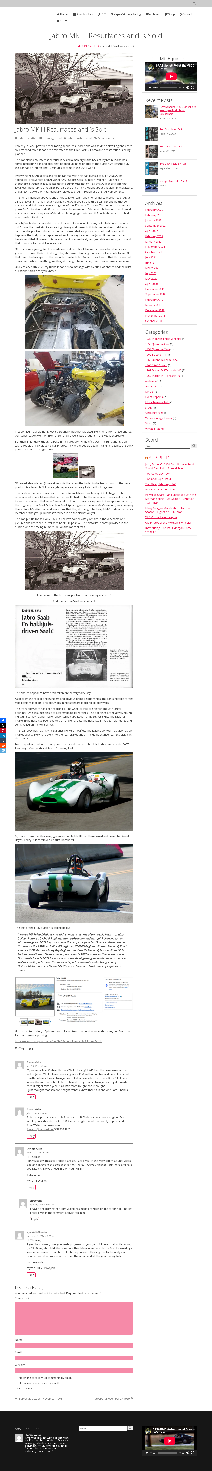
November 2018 (155, 315)
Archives (154, 14)
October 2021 (153, 252)
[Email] (3, 750)
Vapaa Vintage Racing (127, 14)
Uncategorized (52, 138)
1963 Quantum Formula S (161, 360)
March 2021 (152, 268)
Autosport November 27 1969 (111, 1398)
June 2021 (151, 263)
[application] (171, 76)
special (87, 138)
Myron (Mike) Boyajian (37, 1232)
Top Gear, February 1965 (173, 163)
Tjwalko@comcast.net (40, 1129)
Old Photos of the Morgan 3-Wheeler (168, 522)
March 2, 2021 (28, 138)
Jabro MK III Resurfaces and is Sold (61, 129)
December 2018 (155, 310)
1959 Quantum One (157, 344)
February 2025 (154, 210)
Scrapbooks (83, 14)
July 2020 (150, 273)
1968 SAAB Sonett (156, 365)
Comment (22, 1298)
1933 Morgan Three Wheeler (163, 339)
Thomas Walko (34, 1062)
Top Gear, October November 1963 (40, 1398)
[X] (3, 725)
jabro (71, 138)
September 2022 (155, 225)
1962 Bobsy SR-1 (155, 354)
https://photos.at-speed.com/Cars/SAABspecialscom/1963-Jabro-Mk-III (58, 1041)
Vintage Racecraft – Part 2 (161, 489)
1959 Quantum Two (157, 349)
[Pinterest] (3, 730)
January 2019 (153, 305)
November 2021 (155, 247)
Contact (187, 14)
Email (19, 1352)
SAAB (148, 407)
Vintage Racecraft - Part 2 (173, 181)
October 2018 (153, 321)
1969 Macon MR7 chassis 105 (163, 376)
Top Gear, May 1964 (171, 129)
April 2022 (151, 231)
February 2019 (154, 300)
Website (20, 1365)
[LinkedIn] (3, 735)
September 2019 (155, 294)
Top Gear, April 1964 (171, 146)
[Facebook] (3, 720)
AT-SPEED (159, 457)
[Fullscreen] (192, 87)
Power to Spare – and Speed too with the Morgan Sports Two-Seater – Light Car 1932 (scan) (170, 499)
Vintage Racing (154, 428)
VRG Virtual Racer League (161, 517)
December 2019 (155, 289)
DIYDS (149, 391)
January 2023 (153, 220)
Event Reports (154, 397)
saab (79, 138)
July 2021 (150, 257)
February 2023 (154, 215)
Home (64, 14)
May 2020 (151, 278)
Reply (31, 1096)
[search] (194, 446)
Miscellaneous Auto (157, 402)
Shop (171, 14)
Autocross (151, 386)
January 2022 (153, 241)
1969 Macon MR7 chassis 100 (163, 370)
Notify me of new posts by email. (39, 1383)
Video (148, 423)
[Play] (149, 87)
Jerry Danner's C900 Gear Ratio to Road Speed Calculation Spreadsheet (178, 110)
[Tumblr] (3, 740)
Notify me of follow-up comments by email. (45, 1378)
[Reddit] (3, 745)
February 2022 (154, 236)
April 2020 (151, 284)
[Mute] (187, 87)
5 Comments (106, 138)
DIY (104, 14)
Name (20, 1340)
